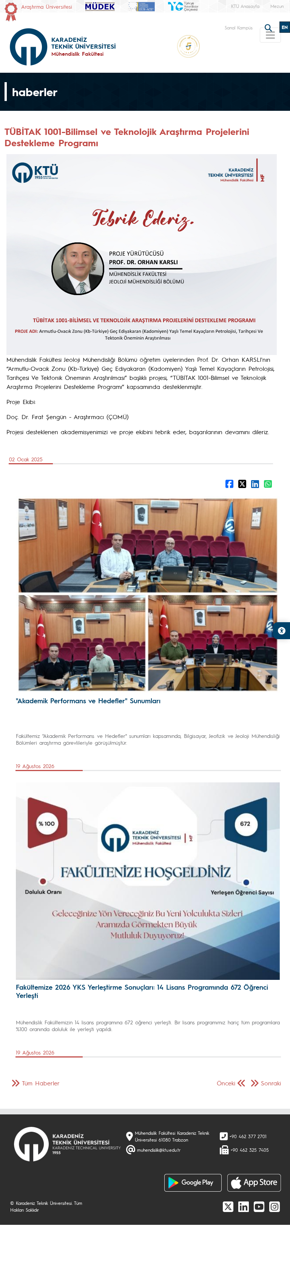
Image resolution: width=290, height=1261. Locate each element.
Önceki (226, 1083)
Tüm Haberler (41, 1083)
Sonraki (271, 1083)
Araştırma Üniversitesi (46, 6)
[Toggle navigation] (270, 35)
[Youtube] (259, 1206)
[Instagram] (274, 1206)
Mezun (277, 6)
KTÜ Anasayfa (245, 6)
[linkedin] (243, 1206)
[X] (228, 1206)
